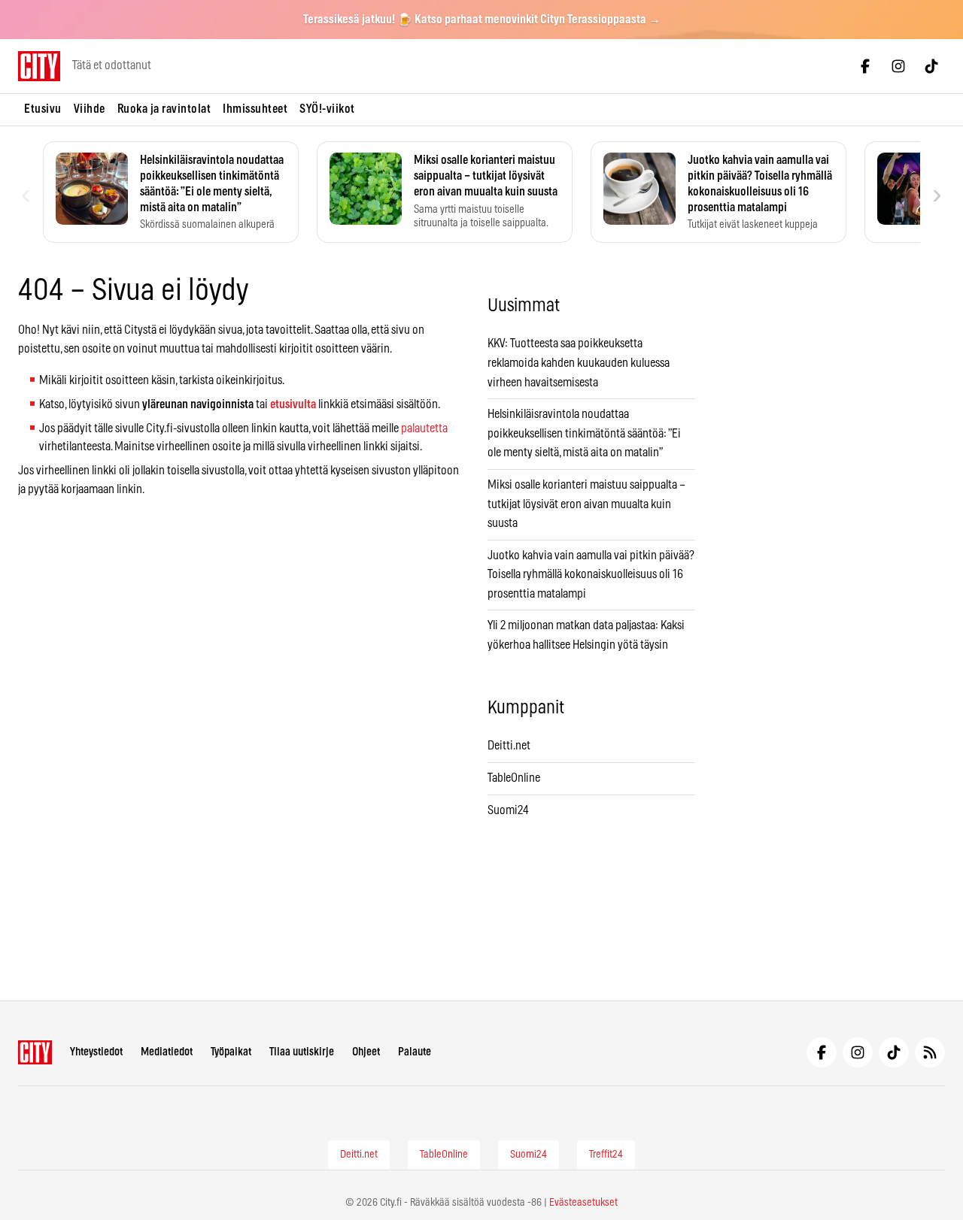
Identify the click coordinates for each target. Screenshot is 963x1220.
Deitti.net (509, 746)
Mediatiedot (167, 1052)
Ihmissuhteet (255, 109)
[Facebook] (865, 66)
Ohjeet (366, 1052)
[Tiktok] (931, 66)
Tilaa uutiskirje (301, 1052)
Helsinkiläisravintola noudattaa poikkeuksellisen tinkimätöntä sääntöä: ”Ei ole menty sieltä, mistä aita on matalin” (584, 433)
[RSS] (930, 1052)
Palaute (414, 1052)
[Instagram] (898, 66)
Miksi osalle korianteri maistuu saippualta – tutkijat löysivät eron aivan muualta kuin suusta (586, 504)
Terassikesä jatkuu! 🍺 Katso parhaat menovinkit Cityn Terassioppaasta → (482, 20)
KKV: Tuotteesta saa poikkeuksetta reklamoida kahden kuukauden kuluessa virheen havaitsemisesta (579, 363)
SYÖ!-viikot (327, 109)
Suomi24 (508, 810)
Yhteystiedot (96, 1052)
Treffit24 (606, 1154)
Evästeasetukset (583, 1202)
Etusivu (43, 109)
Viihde (89, 109)
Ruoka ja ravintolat (164, 109)
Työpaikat (231, 1052)
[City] (35, 1052)
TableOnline (514, 778)
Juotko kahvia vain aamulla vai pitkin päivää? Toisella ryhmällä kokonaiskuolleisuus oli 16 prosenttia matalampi (591, 574)
